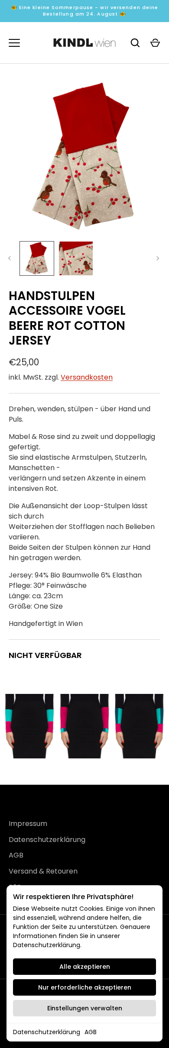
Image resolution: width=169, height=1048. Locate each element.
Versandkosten (87, 377)
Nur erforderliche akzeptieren (84, 987)
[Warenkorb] (155, 42)
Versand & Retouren (43, 871)
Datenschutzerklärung (46, 1032)
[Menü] (14, 42)
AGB (90, 1032)
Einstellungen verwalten (84, 1008)
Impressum (28, 824)
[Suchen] (135, 42)
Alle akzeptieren (84, 966)
